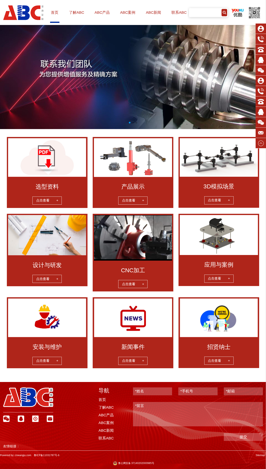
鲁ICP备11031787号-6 (46, 455)
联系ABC (179, 12)
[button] (130, 122)
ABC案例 (127, 12)
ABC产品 (102, 12)
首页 (54, 12)
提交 (243, 437)
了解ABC (76, 12)
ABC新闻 (153, 12)
